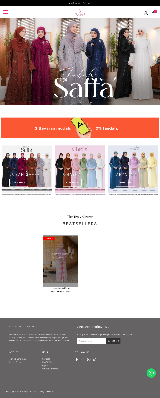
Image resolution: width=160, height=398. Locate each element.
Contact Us (47, 359)
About (13, 352)
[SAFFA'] (80, 61)
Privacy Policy (15, 362)
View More (19, 182)
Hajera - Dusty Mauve (60, 288)
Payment (46, 365)
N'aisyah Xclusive (29, 391)
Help (45, 352)
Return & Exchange (50, 368)
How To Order (47, 362)
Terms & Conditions (17, 359)
